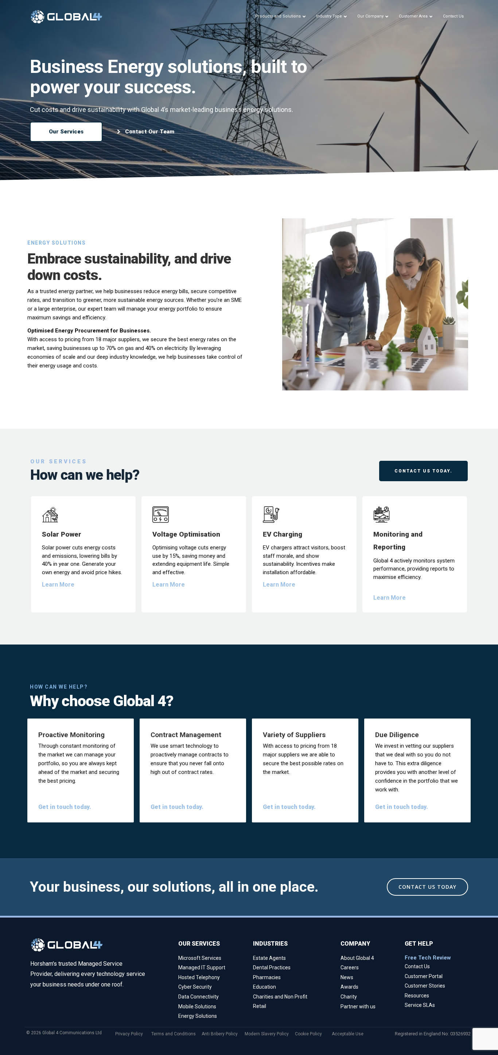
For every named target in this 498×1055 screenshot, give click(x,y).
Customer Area (413, 16)
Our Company (370, 16)
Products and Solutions (278, 16)
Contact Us (453, 16)
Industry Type (329, 16)
